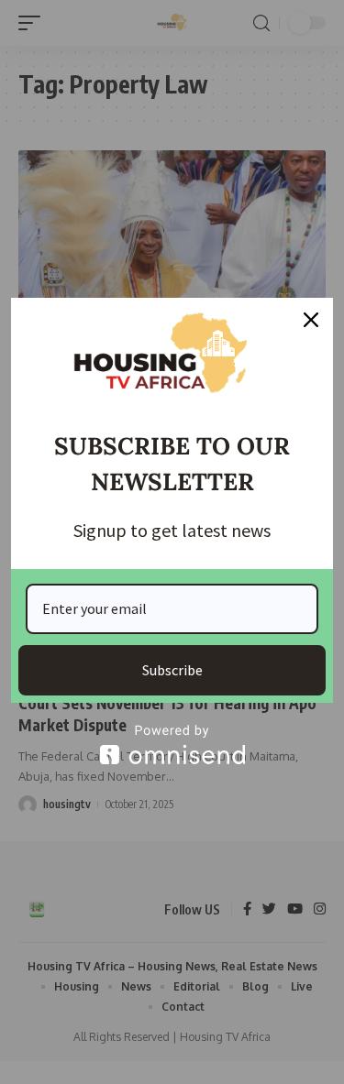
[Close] (311, 320)
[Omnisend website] (172, 744)
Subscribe (172, 670)
